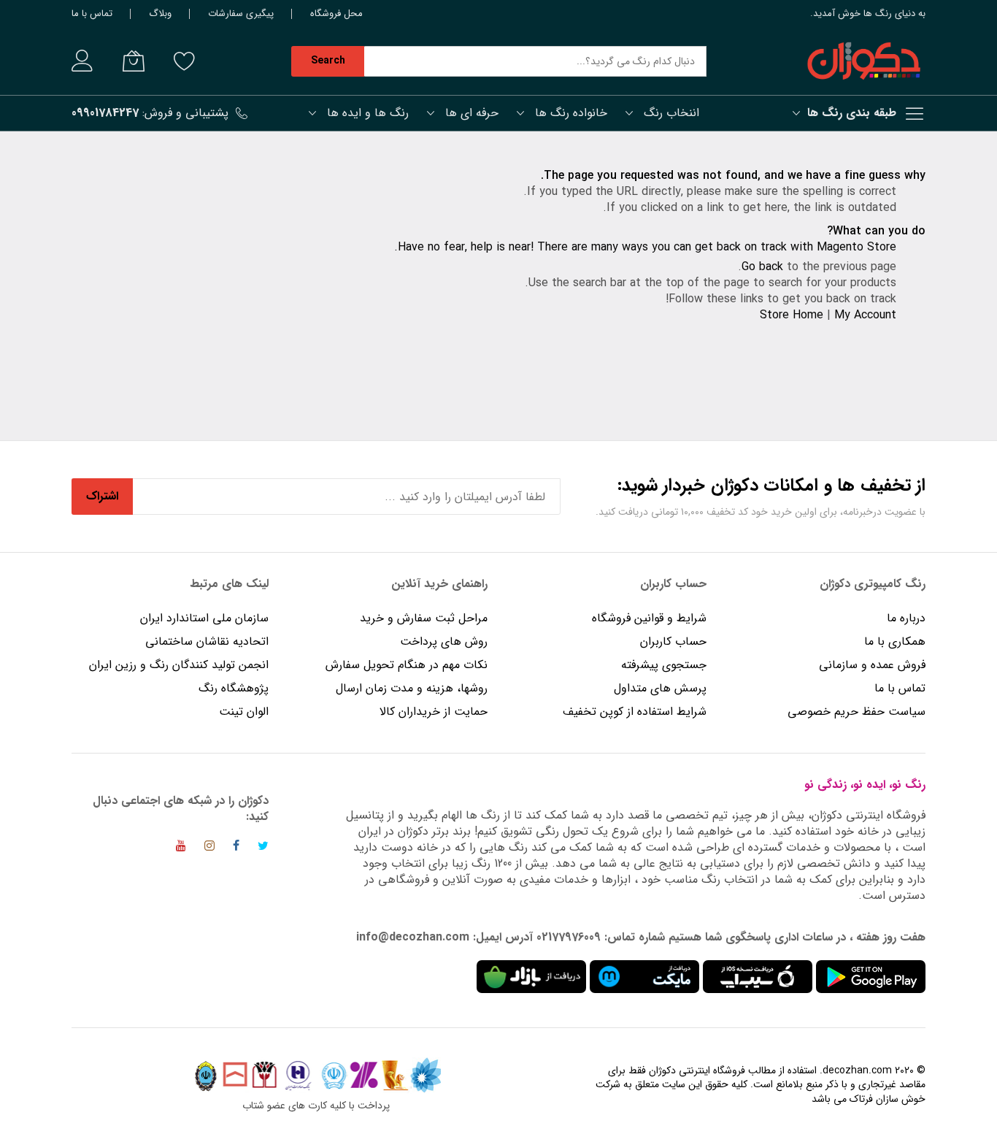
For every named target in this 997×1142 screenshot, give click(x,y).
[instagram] (209, 848)
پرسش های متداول (660, 688)
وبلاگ (160, 13)
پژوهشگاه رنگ (234, 688)
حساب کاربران (671, 641)
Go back (762, 267)
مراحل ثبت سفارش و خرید (424, 618)
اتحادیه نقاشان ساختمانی (207, 641)
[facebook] (236, 848)
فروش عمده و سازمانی (872, 665)
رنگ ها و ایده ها (368, 113)
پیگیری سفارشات (241, 13)
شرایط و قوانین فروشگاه (649, 618)
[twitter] (263, 848)
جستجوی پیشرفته (664, 665)
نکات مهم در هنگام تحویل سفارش (407, 665)
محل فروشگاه (336, 13)
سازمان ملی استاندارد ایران (204, 618)
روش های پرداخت (444, 641)
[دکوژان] (863, 61)
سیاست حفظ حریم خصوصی (856, 711)
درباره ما (906, 618)
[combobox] (535, 61)
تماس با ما (92, 13)
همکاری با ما (894, 641)
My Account (865, 315)
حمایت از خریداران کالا (434, 711)
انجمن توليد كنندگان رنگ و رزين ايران (179, 665)
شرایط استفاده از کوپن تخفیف (635, 711)
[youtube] (181, 848)
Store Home (791, 315)
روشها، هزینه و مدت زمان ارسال (412, 688)
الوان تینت (244, 711)
